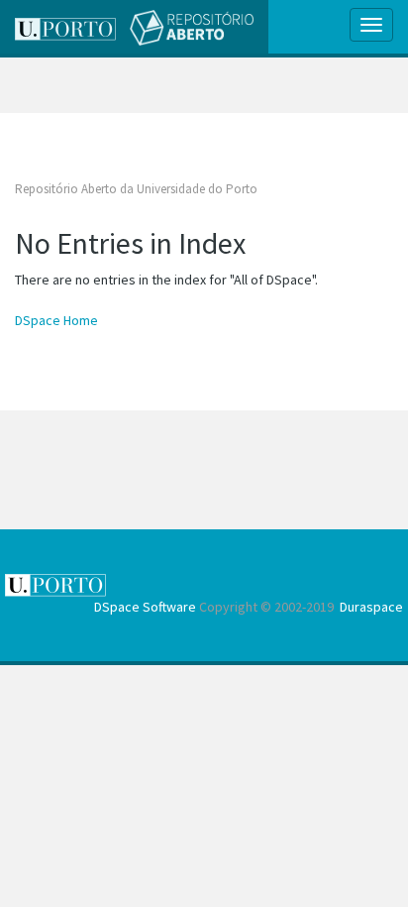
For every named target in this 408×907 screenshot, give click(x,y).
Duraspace (371, 607)
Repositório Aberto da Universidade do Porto (136, 188)
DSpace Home (56, 320)
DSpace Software (145, 607)
